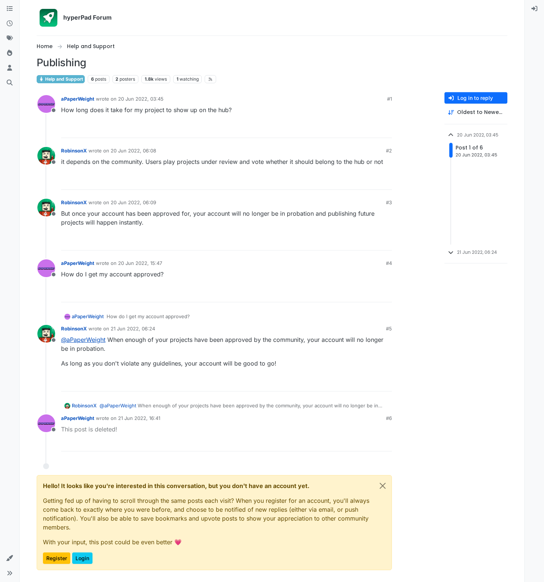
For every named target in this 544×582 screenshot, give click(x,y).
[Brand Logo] (48, 18)
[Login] (534, 9)
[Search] (9, 83)
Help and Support (63, 79)
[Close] (383, 485)
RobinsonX (74, 151)
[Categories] (9, 9)
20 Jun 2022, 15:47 (140, 263)
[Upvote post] (360, 129)
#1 (389, 99)
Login (82, 558)
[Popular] (9, 53)
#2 (389, 151)
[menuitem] (534, 9)
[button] (9, 558)
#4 (389, 263)
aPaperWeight (77, 99)
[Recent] (9, 24)
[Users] (9, 68)
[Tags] (9, 38)
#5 (389, 329)
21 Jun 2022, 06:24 (133, 329)
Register (56, 558)
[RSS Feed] (210, 79)
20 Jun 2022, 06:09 (133, 202)
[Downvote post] (385, 129)
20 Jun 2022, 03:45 (141, 99)
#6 (389, 418)
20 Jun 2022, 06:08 (133, 151)
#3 (389, 202)
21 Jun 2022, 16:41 (139, 418)
